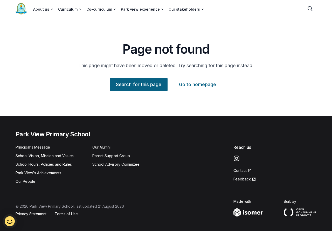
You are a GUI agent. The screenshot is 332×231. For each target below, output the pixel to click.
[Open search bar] (310, 9)
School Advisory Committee (116, 164)
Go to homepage (197, 84)
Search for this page (138, 84)
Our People (25, 181)
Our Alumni (101, 147)
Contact (240, 170)
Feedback (242, 179)
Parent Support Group (111, 155)
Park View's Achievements (38, 173)
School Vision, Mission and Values (45, 155)
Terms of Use (66, 214)
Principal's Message (33, 147)
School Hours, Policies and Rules (44, 164)
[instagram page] (236, 158)
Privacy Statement (31, 214)
